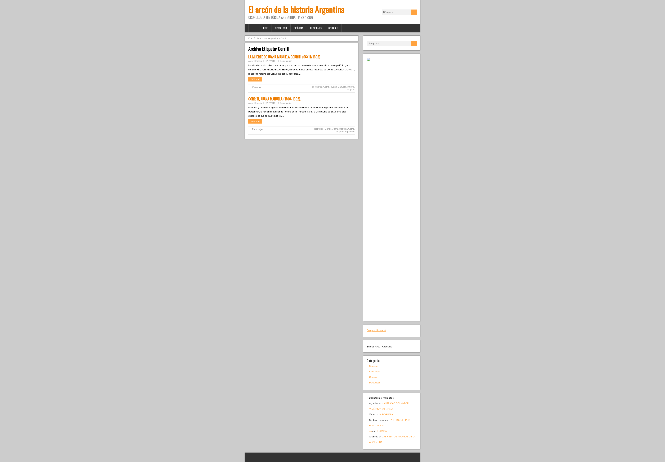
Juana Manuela (338, 86)
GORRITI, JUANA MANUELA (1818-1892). (274, 98)
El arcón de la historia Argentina (296, 9)
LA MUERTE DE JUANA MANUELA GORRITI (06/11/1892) (284, 56)
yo (370, 431)
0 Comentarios (285, 61)
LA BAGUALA (386, 414)
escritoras (317, 86)
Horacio (258, 61)
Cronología (281, 28)
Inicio (265, 28)
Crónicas (298, 28)
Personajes (316, 28)
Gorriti (326, 86)
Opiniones (333, 28)
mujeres (351, 89)
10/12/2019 (270, 61)
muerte (350, 86)
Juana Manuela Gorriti (343, 129)
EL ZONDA (381, 431)
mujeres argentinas (345, 131)
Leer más (255, 79)
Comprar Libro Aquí (376, 330)
